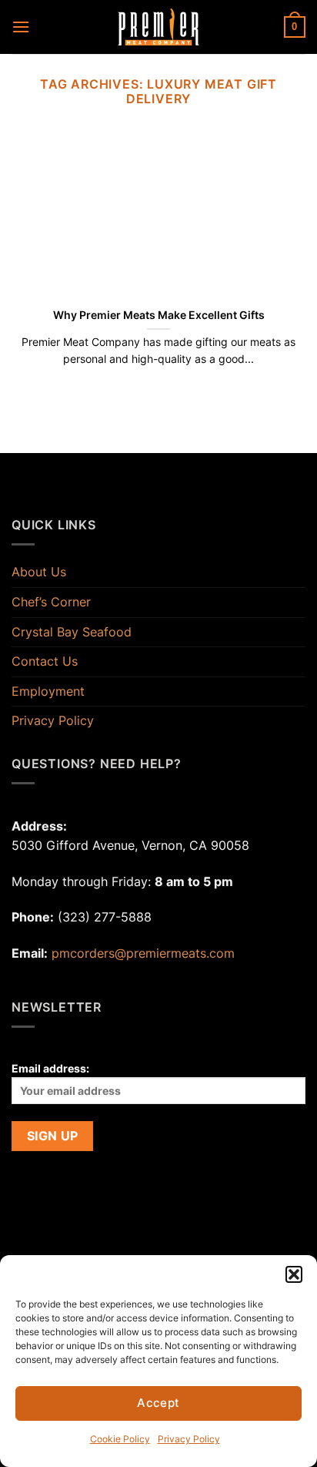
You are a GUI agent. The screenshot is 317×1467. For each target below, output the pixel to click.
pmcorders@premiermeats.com (143, 953)
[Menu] (21, 26)
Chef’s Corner (51, 601)
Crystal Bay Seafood (72, 632)
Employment (48, 691)
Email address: (50, 1068)
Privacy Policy (189, 1439)
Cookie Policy (120, 1439)
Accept (158, 1402)
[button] (294, 1274)
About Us (39, 571)
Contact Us (45, 661)
